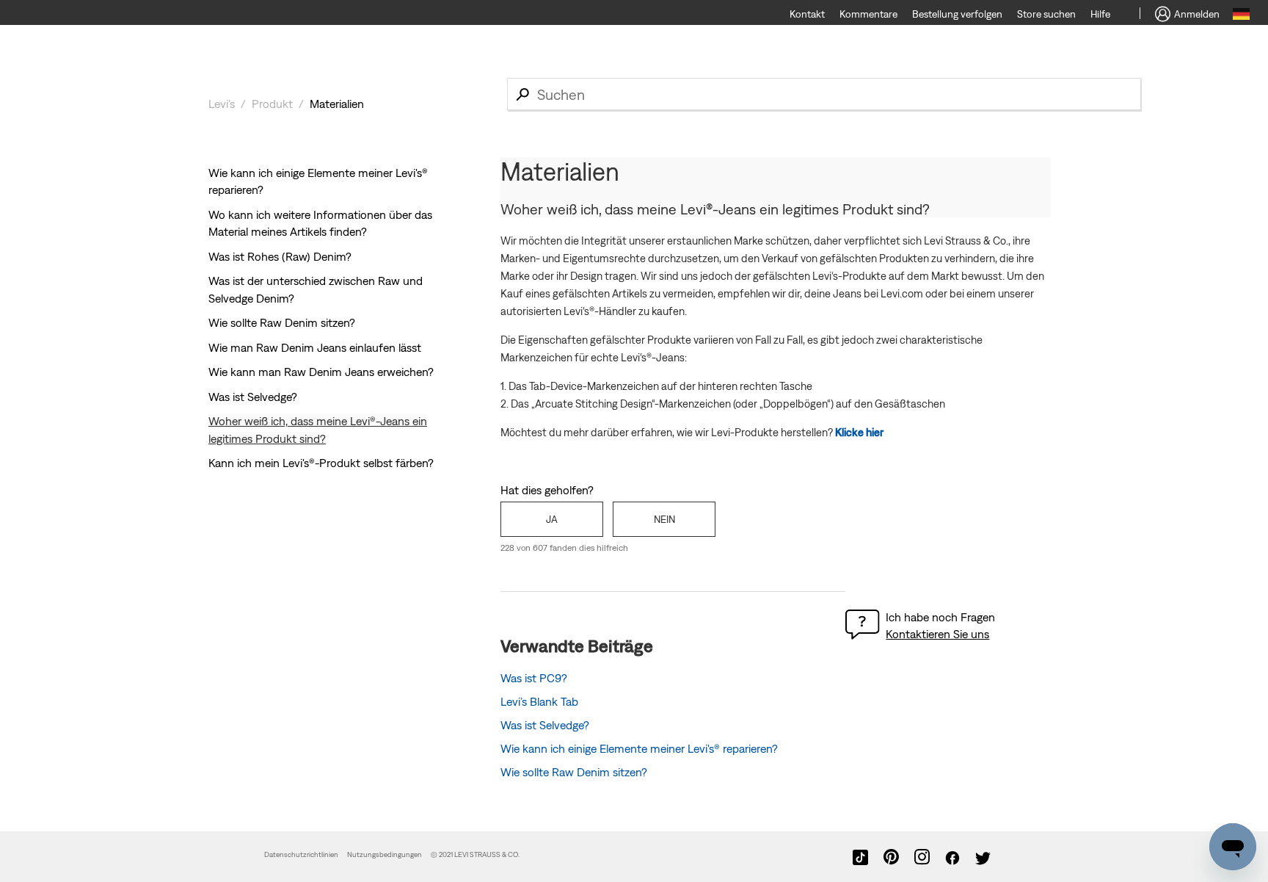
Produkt (272, 103)
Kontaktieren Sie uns (937, 633)
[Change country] (1241, 16)
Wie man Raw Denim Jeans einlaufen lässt (314, 347)
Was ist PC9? (533, 677)
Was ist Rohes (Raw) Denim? (279, 256)
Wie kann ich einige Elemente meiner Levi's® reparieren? (639, 748)
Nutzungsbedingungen (385, 854)
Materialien (337, 103)
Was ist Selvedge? (252, 396)
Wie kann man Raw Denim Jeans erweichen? (321, 371)
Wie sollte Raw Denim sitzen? (281, 322)
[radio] (551, 519)
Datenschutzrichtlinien (301, 854)
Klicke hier (859, 432)
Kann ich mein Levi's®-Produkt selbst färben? (321, 462)
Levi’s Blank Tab (539, 701)
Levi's (221, 103)
